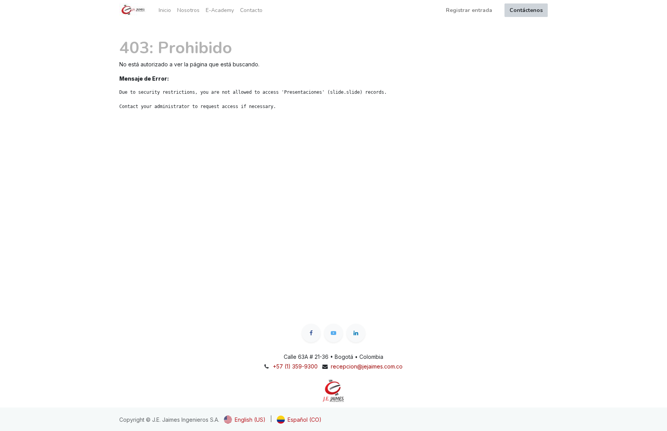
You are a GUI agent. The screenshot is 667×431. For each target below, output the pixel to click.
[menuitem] (165, 10)
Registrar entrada (469, 10)
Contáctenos (526, 10)
